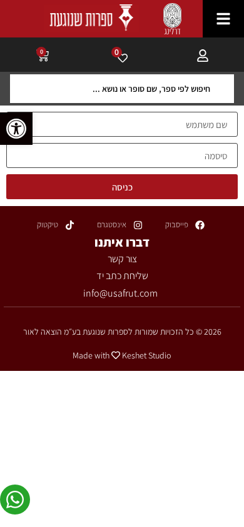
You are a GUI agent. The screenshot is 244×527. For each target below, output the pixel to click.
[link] (16, 128)
